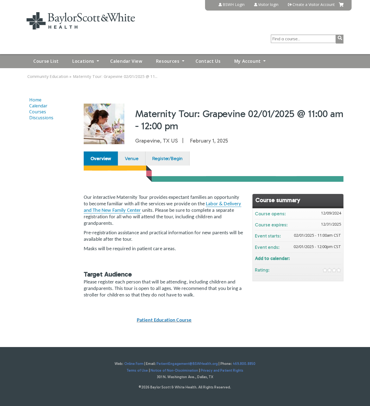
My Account (247, 61)
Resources (168, 61)
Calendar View (126, 61)
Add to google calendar (315, 258)
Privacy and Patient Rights (222, 370)
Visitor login (268, 4)
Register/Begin (167, 158)
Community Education (48, 76)
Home (35, 100)
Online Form (134, 364)
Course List (46, 61)
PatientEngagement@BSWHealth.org (187, 364)
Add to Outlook (336, 258)
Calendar (38, 106)
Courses (37, 112)
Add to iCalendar (329, 257)
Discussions (41, 118)
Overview (100, 158)
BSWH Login (234, 4)
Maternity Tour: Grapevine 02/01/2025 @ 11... (115, 76)
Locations (83, 61)
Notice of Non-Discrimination (174, 370)
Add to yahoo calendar (322, 258)
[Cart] (341, 7)
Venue (131, 158)
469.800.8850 (244, 364)
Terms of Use (137, 370)
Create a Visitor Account (314, 4)
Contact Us (208, 61)
